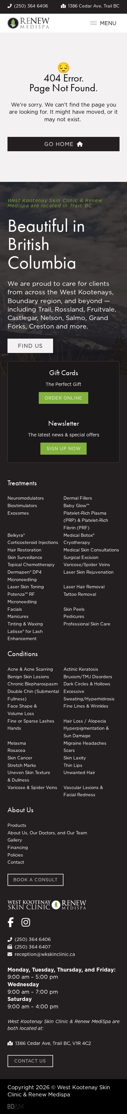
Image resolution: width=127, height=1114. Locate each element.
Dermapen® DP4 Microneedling (24, 575)
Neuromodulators (25, 498)
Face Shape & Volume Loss (22, 709)
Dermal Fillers (78, 498)
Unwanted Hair (79, 772)
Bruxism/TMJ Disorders (88, 677)
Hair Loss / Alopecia (85, 721)
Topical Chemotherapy (31, 564)
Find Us (30, 345)
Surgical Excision (81, 557)
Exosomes (18, 513)
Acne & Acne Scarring (30, 669)
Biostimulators (22, 505)
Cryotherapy (77, 542)
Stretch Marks (21, 765)
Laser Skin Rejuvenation (89, 572)
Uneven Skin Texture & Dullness (28, 776)
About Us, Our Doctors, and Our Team (47, 833)
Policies (15, 855)
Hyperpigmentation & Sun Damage (86, 732)
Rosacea (16, 750)
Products (16, 825)
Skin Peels (74, 609)
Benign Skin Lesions (28, 677)
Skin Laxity (75, 758)
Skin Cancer (19, 758)
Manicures (18, 616)
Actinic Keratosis (81, 669)
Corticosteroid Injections (32, 542)
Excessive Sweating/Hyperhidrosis (89, 695)
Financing (17, 847)
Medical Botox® (79, 535)
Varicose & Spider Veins (32, 787)
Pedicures (74, 616)
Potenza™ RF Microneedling (22, 598)
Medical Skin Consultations (91, 550)
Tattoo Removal (80, 594)
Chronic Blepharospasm (32, 684)
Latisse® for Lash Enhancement (25, 635)
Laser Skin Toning (25, 587)
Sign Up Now (64, 448)
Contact (15, 862)
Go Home (59, 144)
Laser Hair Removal (84, 587)
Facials (14, 609)
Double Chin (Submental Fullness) (33, 695)
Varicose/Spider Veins (87, 564)
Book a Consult (35, 880)
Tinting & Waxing (25, 624)
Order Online (63, 398)
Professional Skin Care (87, 624)
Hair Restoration (24, 550)
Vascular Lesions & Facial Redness (83, 791)
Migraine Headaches (85, 743)
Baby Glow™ (76, 505)
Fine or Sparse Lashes (30, 721)
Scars (69, 750)
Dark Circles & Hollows (87, 684)
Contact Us (30, 1061)
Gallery (14, 840)
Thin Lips (73, 765)
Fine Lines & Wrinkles (86, 706)
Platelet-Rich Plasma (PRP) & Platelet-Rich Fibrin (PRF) (86, 520)
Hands (14, 728)
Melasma (16, 743)
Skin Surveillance (24, 557)
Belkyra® (16, 535)
